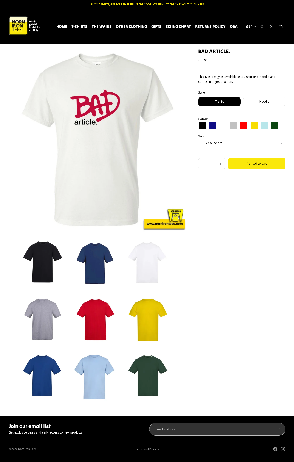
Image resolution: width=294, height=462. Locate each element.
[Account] (271, 26)
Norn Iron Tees (27, 449)
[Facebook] (275, 449)
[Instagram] (282, 449)
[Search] (262, 26)
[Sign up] (278, 429)
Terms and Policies (147, 449)
